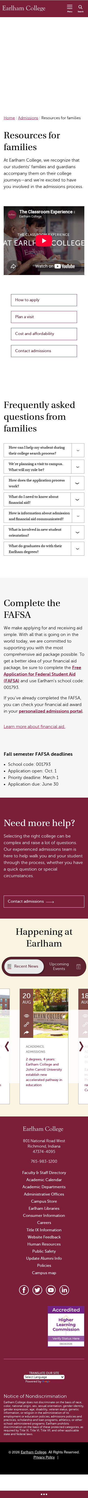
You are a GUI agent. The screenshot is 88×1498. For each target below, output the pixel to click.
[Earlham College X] (37, 1290)
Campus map (44, 1273)
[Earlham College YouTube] (51, 1290)
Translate (57, 1381)
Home (9, 118)
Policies (44, 1265)
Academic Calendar (44, 1180)
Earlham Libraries (44, 1208)
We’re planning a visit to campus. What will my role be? (36, 467)
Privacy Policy (44, 1457)
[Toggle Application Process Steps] (44, 1494)
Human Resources (44, 1244)
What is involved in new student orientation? (35, 532)
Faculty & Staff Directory (44, 1173)
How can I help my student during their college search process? (37, 450)
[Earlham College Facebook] (24, 1290)
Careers (44, 1223)
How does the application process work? (37, 483)
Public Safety (44, 1251)
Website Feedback (44, 1237)
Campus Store (44, 1201)
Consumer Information (44, 1215)
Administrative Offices (44, 1194)
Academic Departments (44, 1187)
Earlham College (33, 1452)
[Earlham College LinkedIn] (64, 1290)
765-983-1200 (44, 1161)
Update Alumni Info (44, 1258)
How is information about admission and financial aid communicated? (39, 516)
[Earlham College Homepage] (23, 8)
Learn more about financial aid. (34, 726)
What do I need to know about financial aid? (33, 499)
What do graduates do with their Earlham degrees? (35, 549)
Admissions (28, 118)
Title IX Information (44, 1230)
